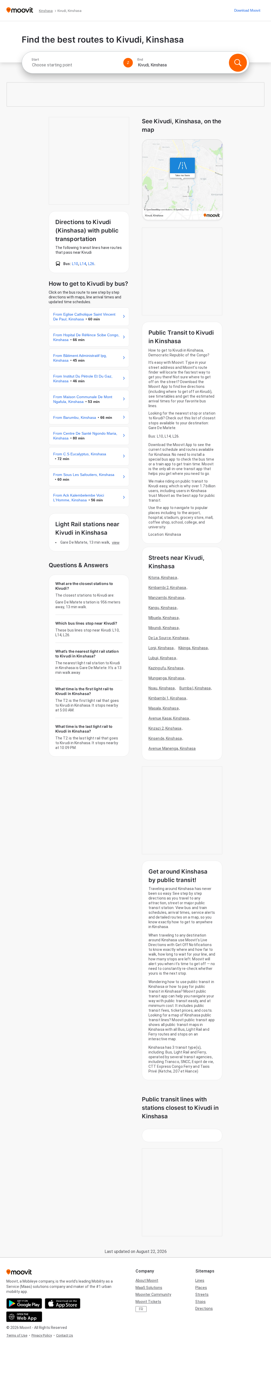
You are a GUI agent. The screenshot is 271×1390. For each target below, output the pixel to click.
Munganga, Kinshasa (166, 678)
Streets (202, 1294)
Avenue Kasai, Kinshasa (168, 718)
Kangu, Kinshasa (162, 608)
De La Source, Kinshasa (168, 638)
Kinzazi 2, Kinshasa (164, 728)
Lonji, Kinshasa (161, 648)
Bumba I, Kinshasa (195, 688)
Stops (200, 1302)
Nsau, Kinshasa (161, 688)
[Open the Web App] (24, 1316)
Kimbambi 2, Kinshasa (167, 587)
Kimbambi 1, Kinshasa (167, 698)
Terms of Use (16, 1335)
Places (201, 1287)
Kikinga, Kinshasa (193, 648)
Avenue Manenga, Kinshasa (172, 748)
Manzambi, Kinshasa (166, 598)
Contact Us (64, 1335)
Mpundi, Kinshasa (163, 628)
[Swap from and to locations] (128, 62)
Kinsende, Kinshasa (165, 738)
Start (35, 59)
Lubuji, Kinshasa (162, 658)
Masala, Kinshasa (163, 708)
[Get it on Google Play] (24, 1303)
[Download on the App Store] (62, 1303)
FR (141, 1309)
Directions (204, 1308)
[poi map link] (182, 180)
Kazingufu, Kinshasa (165, 668)
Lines (199, 1280)
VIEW (115, 542)
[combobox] (75, 65)
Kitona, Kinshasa (162, 577)
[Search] (238, 63)
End (140, 59)
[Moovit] (19, 10)
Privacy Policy (41, 1335)
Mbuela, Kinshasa (163, 618)
